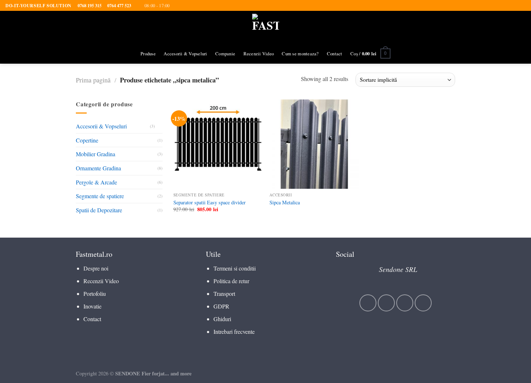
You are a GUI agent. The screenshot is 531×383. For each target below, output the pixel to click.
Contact (334, 53)
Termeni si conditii (234, 268)
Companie (225, 53)
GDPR (221, 306)
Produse (148, 53)
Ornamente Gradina (98, 168)
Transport (224, 293)
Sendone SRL (398, 269)
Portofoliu (94, 293)
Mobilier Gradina (95, 154)
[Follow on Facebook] (367, 302)
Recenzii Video (258, 53)
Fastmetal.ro (94, 254)
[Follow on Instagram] (386, 302)
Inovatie (92, 306)
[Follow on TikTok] (404, 302)
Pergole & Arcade (96, 182)
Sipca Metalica (284, 202)
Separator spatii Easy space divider (209, 202)
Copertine (87, 140)
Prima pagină (93, 80)
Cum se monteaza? (300, 53)
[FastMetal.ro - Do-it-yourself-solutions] (265, 27)
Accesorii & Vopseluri (185, 53)
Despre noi (95, 268)
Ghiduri (222, 319)
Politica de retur (231, 281)
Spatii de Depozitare (99, 210)
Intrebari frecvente (234, 331)
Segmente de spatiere (100, 196)
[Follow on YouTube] (423, 302)
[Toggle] (160, 126)
